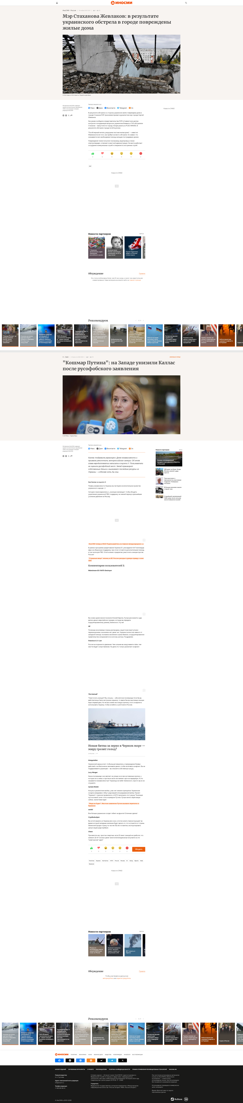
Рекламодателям (101, 1069)
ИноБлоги (127, 1054)
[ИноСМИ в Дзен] (70, 1060)
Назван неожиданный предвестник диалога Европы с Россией (168, 462)
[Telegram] (122, 108)
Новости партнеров (169, 449)
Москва (123, 860)
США (67, 357)
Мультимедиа (117, 1054)
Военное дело (98, 1054)
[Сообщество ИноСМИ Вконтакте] (80, 1060)
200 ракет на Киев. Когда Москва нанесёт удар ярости (172, 471)
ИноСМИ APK (173, 1069)
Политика (91, 860)
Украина (98, 860)
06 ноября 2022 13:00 (84, 10)
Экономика (82, 1054)
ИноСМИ (66, 10)
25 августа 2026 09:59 (77, 357)
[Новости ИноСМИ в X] (122, 1060)
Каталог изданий (60, 1069)
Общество (108, 1054)
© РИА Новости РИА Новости (71, 95)
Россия (73, 10)
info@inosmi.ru (59, 1082)
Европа (136, 860)
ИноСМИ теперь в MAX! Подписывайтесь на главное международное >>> (116, 544)
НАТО (111, 860)
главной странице (135, 280)
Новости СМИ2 (116, 173)
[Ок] (131, 108)
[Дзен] (100, 108)
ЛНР (90, 166)
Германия (91, 864)
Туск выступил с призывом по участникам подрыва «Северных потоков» (172, 481)
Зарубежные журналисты (76, 1069)
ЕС (127, 860)
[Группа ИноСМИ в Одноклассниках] (91, 1060)
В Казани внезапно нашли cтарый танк (172, 488)
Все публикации (137, 1054)
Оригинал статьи (175, 357)
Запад (131, 860)
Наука (90, 1054)
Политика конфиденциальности (119, 1069)
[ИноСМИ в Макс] (59, 1060)
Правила (142, 273)
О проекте (90, 1069)
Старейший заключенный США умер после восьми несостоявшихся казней (172, 498)
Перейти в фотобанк (85, 95)
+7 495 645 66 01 (60, 1088)
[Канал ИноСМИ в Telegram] (112, 1060)
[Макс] (91, 108)
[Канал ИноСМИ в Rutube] (101, 1060)
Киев (141, 860)
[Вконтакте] (110, 108)
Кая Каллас (105, 860)
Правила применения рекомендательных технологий (149, 1069)
